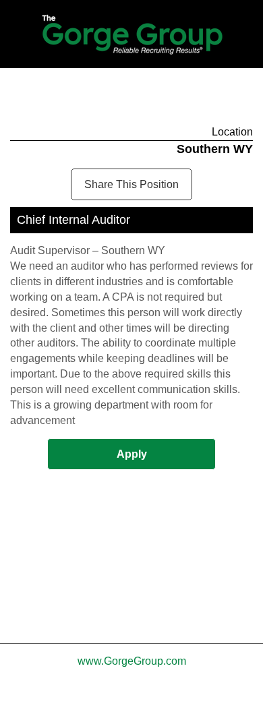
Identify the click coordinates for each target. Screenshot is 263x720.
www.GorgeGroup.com (132, 661)
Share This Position (131, 184)
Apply (132, 454)
